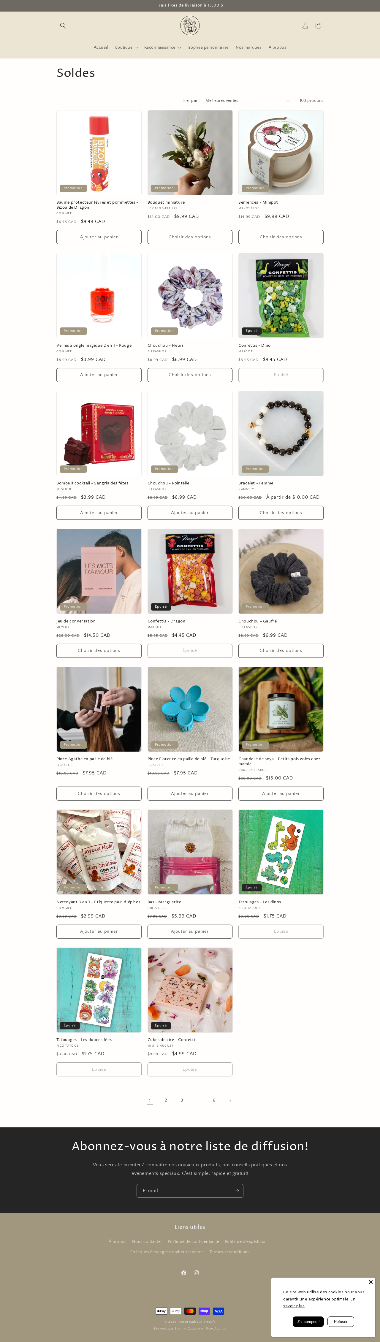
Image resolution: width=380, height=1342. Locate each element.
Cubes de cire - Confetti (171, 1039)
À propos (117, 1241)
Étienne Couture (187, 1328)
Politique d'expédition (246, 1241)
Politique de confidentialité (193, 1241)
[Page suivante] (230, 1100)
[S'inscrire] (236, 1191)
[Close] (371, 1282)
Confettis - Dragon (167, 621)
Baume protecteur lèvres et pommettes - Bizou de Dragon (97, 205)
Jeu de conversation (76, 621)
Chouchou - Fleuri (165, 345)
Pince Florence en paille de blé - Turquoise (189, 759)
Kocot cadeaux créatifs (197, 1322)
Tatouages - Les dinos (259, 902)
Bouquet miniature (166, 202)
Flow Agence (216, 1328)
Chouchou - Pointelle (168, 483)
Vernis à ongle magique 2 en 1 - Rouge (94, 345)
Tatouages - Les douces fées (84, 1039)
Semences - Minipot (258, 202)
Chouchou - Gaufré (257, 621)
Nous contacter (147, 1241)
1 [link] (150, 1100)
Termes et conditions (230, 1252)
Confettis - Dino (254, 345)
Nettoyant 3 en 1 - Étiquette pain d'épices (98, 902)
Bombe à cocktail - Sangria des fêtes (92, 483)
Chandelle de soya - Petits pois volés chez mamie (279, 762)
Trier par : (191, 100)
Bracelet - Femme (255, 483)
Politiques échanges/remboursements (166, 1252)
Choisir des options (190, 237)
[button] (62, 25)
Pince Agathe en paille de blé (84, 759)
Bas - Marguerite (164, 902)
